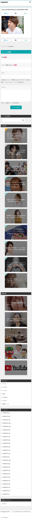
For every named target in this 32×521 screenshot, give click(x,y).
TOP (5, 511)
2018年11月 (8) (6, 463)
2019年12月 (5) (6, 419)
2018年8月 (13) (6, 473)
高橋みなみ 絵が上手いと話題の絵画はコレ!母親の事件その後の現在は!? (16, 200)
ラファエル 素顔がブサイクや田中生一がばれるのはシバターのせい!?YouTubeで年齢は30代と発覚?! (16, 264)
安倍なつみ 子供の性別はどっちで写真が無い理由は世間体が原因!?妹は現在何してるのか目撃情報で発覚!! (16, 152)
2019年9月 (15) (6, 429)
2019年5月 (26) (6, 443)
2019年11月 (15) (7, 423)
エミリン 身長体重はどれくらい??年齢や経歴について (16, 303)
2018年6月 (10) (6, 480)
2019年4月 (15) (6, 446)
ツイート (4, 503)
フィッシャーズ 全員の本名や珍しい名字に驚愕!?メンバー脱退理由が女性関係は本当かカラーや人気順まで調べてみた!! (9, 46)
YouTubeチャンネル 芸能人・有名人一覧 (16, 368)
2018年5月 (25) (6, 484)
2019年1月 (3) (6, 456)
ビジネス (5, 387)
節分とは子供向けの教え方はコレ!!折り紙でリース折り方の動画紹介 (16, 352)
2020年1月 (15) (6, 416)
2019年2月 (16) (6, 453)
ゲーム (4, 383)
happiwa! (4, 2)
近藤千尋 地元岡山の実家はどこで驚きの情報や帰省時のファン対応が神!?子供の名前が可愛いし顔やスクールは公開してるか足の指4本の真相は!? (16, 136)
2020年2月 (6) (6, 413)
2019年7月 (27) (6, 436)
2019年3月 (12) (6, 450)
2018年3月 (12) (6, 490)
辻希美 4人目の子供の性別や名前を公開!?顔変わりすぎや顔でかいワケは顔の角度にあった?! (16, 184)
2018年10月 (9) (6, 467)
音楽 (4, 393)
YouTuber (5, 397)
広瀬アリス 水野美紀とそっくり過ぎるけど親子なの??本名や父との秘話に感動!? (16, 248)
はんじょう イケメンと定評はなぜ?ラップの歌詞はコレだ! (16, 232)
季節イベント (6, 404)
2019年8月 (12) (6, 433)
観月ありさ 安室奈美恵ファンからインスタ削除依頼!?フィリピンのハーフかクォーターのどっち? (16, 280)
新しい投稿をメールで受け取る (10, 103)
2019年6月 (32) (6, 440)
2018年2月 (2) (6, 494)
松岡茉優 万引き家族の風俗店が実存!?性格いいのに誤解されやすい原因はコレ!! (16, 216)
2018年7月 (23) (6, 477)
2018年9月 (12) (6, 470)
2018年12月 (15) (7, 460)
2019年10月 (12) (7, 426)
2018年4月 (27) (6, 487)
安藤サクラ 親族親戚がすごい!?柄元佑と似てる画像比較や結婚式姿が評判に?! (16, 319)
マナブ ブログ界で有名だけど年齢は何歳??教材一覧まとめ (16, 335)
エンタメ (5, 390)
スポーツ (5, 400)
